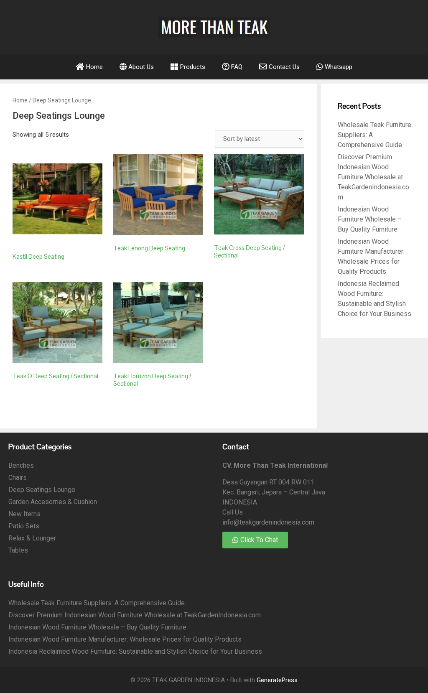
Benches (21, 465)
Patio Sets (23, 526)
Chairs (17, 478)
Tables (18, 550)
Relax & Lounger (32, 538)
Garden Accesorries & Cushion (52, 502)
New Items (24, 514)
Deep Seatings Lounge (41, 490)
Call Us (232, 512)
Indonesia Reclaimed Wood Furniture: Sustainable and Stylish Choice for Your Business (135, 651)
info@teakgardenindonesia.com (268, 522)
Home (20, 100)
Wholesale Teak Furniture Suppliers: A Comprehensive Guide (96, 603)
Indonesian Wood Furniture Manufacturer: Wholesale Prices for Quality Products (125, 639)
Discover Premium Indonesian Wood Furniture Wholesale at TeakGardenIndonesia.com (373, 177)
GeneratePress (277, 680)
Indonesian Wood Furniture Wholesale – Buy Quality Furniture (370, 219)
